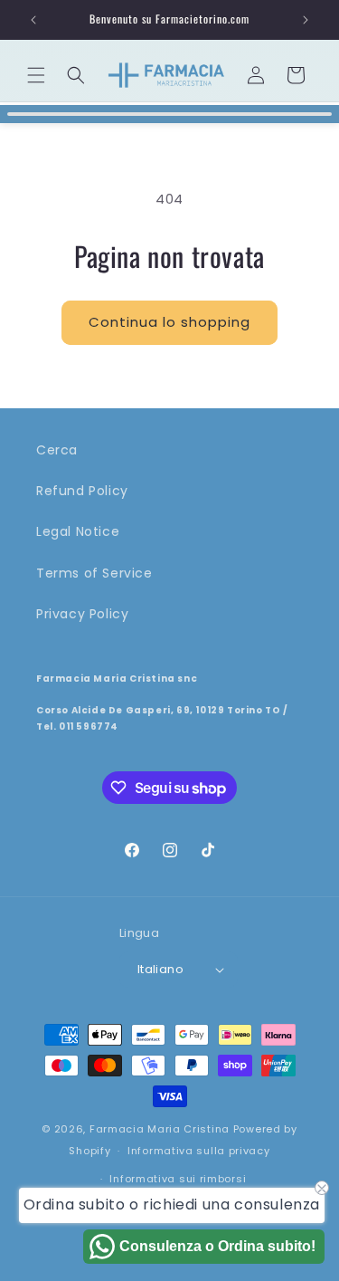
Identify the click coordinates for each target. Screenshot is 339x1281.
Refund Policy (82, 491)
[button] (36, 75)
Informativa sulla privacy (198, 1150)
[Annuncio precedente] (33, 20)
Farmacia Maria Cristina (159, 1129)
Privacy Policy (82, 614)
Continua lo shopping (169, 321)
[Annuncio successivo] (305, 20)
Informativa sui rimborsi (177, 1178)
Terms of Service (94, 573)
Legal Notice (77, 531)
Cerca (57, 450)
